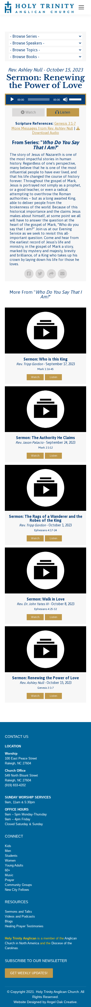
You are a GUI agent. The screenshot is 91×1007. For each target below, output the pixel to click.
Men (8, 851)
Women (10, 860)
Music (9, 875)
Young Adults (14, 865)
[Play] (12, 99)
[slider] (76, 99)
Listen (65, 112)
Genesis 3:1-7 (65, 123)
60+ (7, 870)
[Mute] (65, 99)
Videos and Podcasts (20, 916)
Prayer (9, 880)
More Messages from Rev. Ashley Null (42, 128)
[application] (45, 99)
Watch (30, 112)
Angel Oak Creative (62, 1002)
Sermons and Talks (18, 911)
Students (11, 855)
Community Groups (18, 885)
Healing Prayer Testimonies (24, 926)
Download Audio (45, 133)
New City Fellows (17, 890)
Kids (8, 846)
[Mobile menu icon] (81, 7)
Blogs (9, 921)
